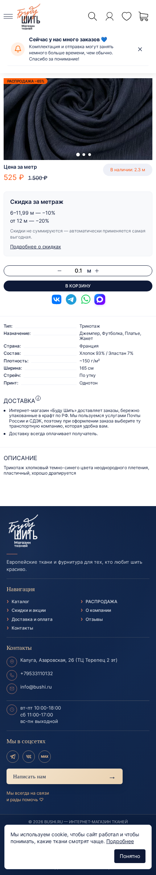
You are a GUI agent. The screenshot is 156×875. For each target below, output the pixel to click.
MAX (44, 756)
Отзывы (94, 619)
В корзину (78, 286)
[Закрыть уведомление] (140, 49)
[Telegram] (13, 756)
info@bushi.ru (36, 687)
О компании (98, 610)
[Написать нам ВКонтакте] (56, 299)
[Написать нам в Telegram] (71, 299)
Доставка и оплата (32, 619)
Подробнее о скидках (35, 246)
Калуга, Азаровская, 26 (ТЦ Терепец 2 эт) (69, 660)
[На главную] (78, 531)
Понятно (130, 856)
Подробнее (120, 841)
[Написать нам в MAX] (99, 299)
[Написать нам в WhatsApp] (85, 299)
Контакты (22, 628)
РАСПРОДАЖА (101, 601)
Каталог (20, 601)
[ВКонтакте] (28, 756)
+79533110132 (36, 673)
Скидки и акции (29, 610)
